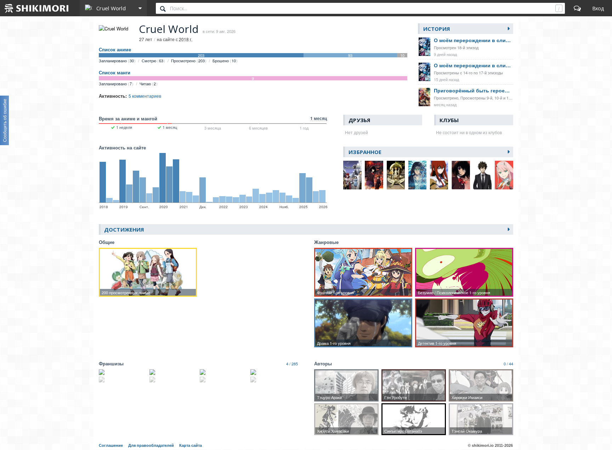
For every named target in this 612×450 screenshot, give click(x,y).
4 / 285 (292, 363)
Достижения (124, 229)
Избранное (364, 151)
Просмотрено (188, 60)
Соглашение (111, 445)
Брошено (224, 60)
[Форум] (577, 8)
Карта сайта (190, 445)
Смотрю (152, 60)
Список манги (114, 72)
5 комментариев (145, 96)
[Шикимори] (37, 8)
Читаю (148, 83)
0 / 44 (508, 363)
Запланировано (116, 60)
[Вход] (598, 8)
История (436, 28)
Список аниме (115, 49)
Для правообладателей (151, 445)
